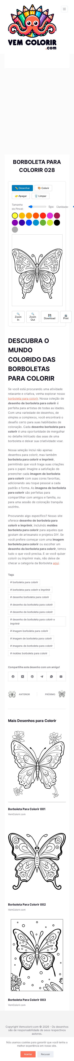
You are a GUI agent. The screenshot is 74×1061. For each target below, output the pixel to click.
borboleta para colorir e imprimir (30, 589)
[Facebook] (13, 676)
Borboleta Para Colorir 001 (26, 809)
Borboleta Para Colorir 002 (27, 904)
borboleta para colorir (23, 398)
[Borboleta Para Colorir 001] (37, 764)
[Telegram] (42, 676)
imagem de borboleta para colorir (31, 638)
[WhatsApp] (51, 676)
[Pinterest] (32, 676)
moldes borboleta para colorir (28, 653)
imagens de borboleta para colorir (31, 645)
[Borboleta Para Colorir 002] (37, 860)
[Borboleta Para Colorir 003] (37, 955)
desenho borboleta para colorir (29, 597)
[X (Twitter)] (22, 676)
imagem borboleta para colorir (29, 630)
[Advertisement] (37, 107)
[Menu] (64, 9)
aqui (56, 563)
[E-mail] (61, 676)
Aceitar (28, 1054)
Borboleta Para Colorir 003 (27, 1000)
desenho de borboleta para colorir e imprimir (32, 621)
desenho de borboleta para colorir (31, 611)
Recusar (45, 1054)
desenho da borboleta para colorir (31, 604)
